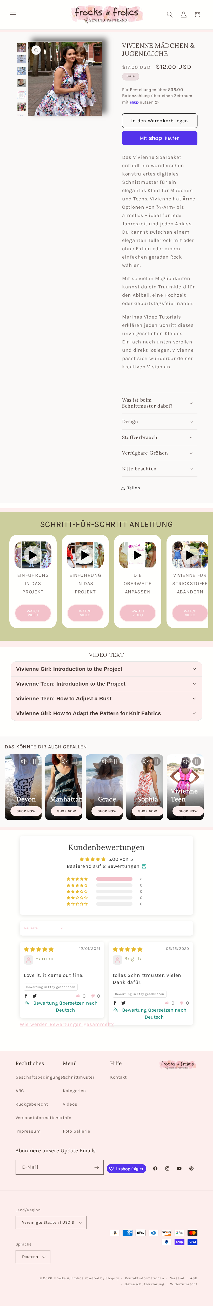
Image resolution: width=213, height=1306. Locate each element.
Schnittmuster (78, 1077)
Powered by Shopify (102, 1278)
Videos (70, 1104)
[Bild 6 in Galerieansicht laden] (21, 106)
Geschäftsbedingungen (41, 1077)
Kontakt (118, 1077)
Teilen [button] (133, 487)
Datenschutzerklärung (144, 1284)
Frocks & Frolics (68, 1278)
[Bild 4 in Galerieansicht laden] (21, 83)
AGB (193, 1278)
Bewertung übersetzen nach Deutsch (65, 1006)
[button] (13, 15)
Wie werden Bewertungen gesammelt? (67, 1024)
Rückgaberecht (32, 1104)
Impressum (28, 1131)
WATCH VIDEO (33, 613)
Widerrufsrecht (183, 1284)
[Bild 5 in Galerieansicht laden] (21, 95)
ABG (20, 1090)
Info (67, 1117)
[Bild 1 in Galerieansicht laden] (21, 47)
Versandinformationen (40, 1117)
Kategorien (74, 1090)
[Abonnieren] (96, 1167)
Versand (177, 1278)
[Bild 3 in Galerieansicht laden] (21, 71)
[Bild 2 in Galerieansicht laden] (21, 59)
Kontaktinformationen (144, 1278)
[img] (39, 949)
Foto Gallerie (76, 1131)
